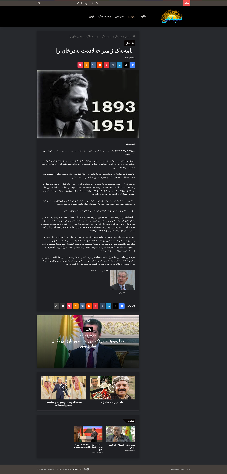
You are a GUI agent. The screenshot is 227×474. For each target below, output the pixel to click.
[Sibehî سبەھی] (172, 16)
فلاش (88, 329)
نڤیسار (131, 16)
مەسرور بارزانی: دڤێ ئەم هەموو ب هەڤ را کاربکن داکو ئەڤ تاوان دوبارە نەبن (88, 447)
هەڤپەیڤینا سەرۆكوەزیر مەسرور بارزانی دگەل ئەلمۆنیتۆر (88, 343)
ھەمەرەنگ (104, 16)
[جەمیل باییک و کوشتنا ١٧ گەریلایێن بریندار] (120, 434)
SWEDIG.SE (77, 469)
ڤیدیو (91, 16)
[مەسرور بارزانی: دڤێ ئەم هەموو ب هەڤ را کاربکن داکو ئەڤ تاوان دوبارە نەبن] (88, 434)
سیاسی (119, 16)
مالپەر (142, 16)
